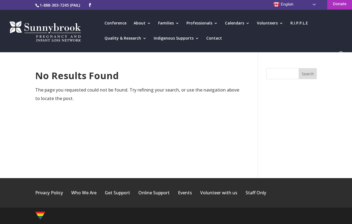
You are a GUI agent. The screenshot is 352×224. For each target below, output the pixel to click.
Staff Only (256, 193)
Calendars (234, 23)
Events (185, 193)
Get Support (117, 193)
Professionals (199, 23)
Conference (116, 23)
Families (166, 23)
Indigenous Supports (174, 38)
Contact (214, 38)
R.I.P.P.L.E (299, 23)
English (286, 4)
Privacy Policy (49, 193)
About (139, 23)
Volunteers (267, 23)
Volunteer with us (218, 193)
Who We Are (84, 193)
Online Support (154, 193)
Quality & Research (123, 38)
